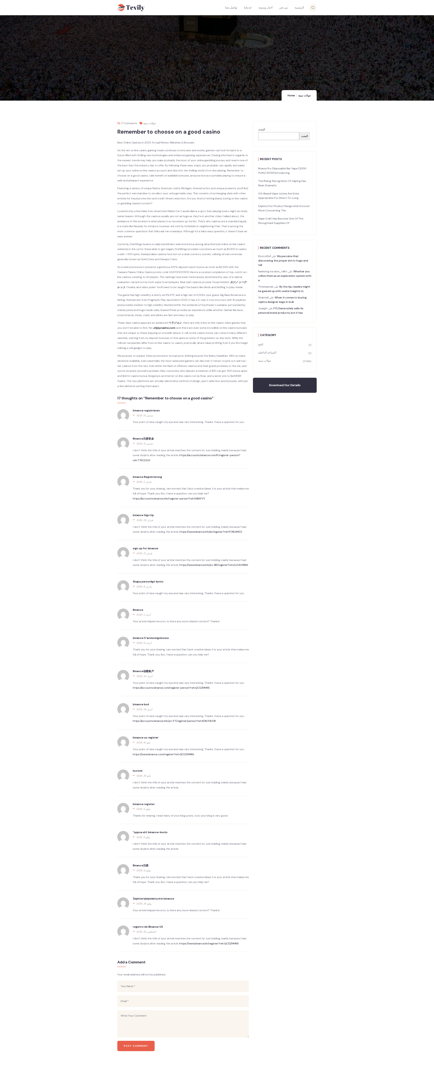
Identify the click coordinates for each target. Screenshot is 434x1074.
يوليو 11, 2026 (143, 837)
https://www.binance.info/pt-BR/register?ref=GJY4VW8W (213, 565)
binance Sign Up (143, 515)
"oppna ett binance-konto (150, 832)
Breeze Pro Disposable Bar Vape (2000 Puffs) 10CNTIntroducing (282, 171)
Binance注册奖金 (143, 438)
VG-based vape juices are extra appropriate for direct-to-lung (278, 196)
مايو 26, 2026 (143, 775)
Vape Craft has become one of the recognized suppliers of (280, 221)
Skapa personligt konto (148, 581)
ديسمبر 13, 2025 (144, 415)
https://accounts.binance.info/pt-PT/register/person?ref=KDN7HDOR (174, 721)
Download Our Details (285, 385)
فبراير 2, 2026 (144, 481)
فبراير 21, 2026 (144, 553)
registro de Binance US (148, 927)
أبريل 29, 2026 (144, 709)
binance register (144, 804)
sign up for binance (145, 548)
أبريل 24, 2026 (144, 676)
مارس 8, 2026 (144, 586)
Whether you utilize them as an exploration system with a (284, 276)
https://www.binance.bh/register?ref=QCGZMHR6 (209, 943)
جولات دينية (304, 95)
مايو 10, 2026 (143, 742)
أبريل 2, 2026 (143, 614)
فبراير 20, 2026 (144, 520)
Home (291, 95)
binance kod (141, 704)
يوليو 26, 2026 (144, 903)
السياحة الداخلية (267, 352)
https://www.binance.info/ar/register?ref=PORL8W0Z (210, 532)
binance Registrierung (147, 477)
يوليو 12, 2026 (143, 870)
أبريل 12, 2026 (144, 642)
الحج (260, 344)
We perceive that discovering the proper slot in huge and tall (283, 260)
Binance (138, 610)
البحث (261, 129)
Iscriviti (137, 771)
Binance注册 (141, 865)
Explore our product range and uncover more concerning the (284, 208)
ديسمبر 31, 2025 (144, 443)
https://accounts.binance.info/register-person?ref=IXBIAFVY (169, 498)
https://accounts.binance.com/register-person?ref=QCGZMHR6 (171, 688)
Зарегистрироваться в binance (153, 898)
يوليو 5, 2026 (143, 808)
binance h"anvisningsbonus (151, 638)
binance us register (146, 737)
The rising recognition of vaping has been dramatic (282, 183)
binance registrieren (146, 410)
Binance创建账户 (143, 671)
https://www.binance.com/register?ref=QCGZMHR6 (163, 754)
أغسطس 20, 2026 (146, 931)
